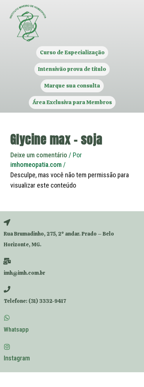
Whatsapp (16, 329)
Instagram (17, 358)
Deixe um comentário (38, 155)
